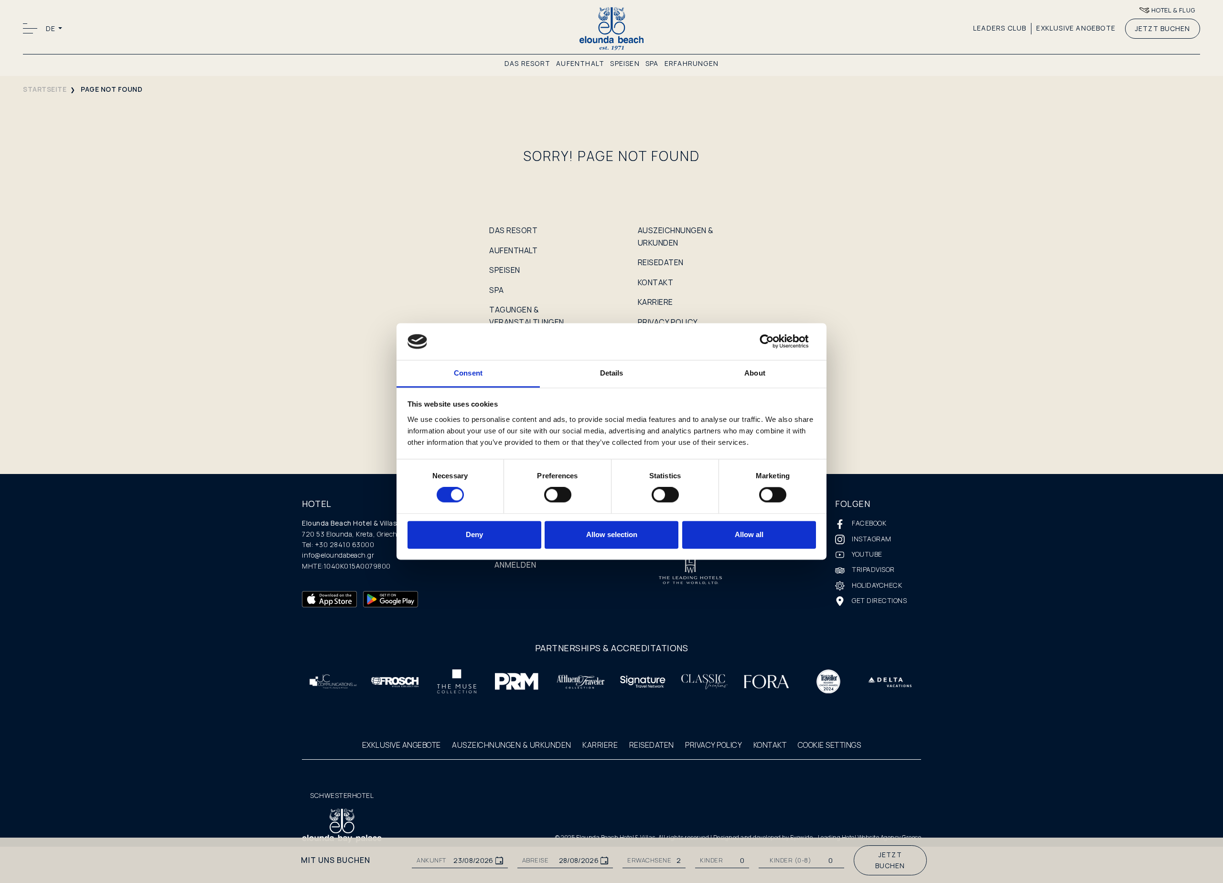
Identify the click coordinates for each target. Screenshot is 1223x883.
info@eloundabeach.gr (338, 555)
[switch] (557, 495)
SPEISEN (624, 63)
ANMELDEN (515, 565)
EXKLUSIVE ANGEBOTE (1076, 27)
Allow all (749, 534)
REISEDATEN (661, 262)
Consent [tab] (468, 373)
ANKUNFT (431, 860)
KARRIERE (655, 302)
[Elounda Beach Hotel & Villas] (611, 27)
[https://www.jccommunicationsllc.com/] (333, 680)
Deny (474, 534)
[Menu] (31, 28)
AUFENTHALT (580, 63)
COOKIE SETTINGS (829, 745)
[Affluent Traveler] (580, 680)
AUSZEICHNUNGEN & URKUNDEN (511, 745)
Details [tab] (611, 373)
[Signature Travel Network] (642, 680)
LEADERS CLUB (999, 27)
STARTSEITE (44, 89)
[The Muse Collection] (456, 680)
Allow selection (611, 534)
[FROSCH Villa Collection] (395, 681)
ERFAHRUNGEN (692, 63)
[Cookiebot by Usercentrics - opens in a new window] (774, 341)
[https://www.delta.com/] (890, 681)
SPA (652, 63)
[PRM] (518, 680)
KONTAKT (656, 282)
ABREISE (535, 860)
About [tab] (754, 373)
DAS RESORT (527, 63)
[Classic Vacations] (705, 680)
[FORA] (766, 680)
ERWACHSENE (649, 860)
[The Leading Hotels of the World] (690, 571)
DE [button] (51, 28)
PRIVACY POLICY (668, 322)
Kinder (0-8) (790, 860)
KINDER (711, 860)
